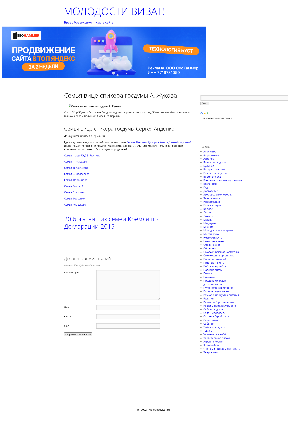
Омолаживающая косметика (221, 252)
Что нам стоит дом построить (221, 348)
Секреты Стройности (216, 316)
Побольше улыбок (214, 266)
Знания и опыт (212, 198)
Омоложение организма (218, 255)
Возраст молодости (215, 173)
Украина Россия (213, 341)
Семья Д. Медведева (76, 174)
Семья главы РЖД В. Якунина (82, 155)
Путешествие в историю (218, 288)
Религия (208, 298)
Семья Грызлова (74, 192)
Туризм (208, 331)
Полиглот (209, 273)
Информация (211, 201)
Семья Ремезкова (75, 204)
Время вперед (212, 176)
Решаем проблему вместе (219, 305)
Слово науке (211, 320)
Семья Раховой (73, 186)
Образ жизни (211, 245)
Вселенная (210, 184)
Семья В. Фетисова (76, 168)
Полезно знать (212, 270)
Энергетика (210, 352)
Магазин (208, 219)
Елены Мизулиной (180, 142)
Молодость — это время (218, 230)
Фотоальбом (211, 345)
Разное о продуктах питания (221, 295)
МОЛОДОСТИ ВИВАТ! (114, 11)
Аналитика (209, 151)
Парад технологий (214, 259)
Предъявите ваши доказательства (214, 282)
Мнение (208, 227)
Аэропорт (209, 158)
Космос (208, 209)
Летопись (209, 212)
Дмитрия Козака (158, 142)
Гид (205, 187)
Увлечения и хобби (215, 334)
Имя (66, 307)
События (208, 323)
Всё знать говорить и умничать (222, 180)
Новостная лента (213, 241)
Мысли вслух (211, 234)
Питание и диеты (213, 262)
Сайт (66, 325)
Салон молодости (214, 313)
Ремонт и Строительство (218, 302)
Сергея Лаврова (137, 142)
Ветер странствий (214, 169)
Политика (209, 277)
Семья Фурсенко (74, 198)
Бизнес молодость (214, 162)
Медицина (209, 223)
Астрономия (211, 155)
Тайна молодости (214, 327)
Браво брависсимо (78, 22)
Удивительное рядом (216, 338)
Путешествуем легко (216, 291)
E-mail (67, 316)
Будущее (208, 166)
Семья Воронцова (75, 180)
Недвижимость (212, 237)
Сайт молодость (213, 309)
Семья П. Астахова (75, 161)
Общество (209, 248)
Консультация (212, 205)
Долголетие (210, 191)
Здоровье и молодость (217, 194)
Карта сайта (105, 22)
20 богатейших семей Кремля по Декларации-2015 (111, 222)
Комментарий (71, 272)
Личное (208, 216)
